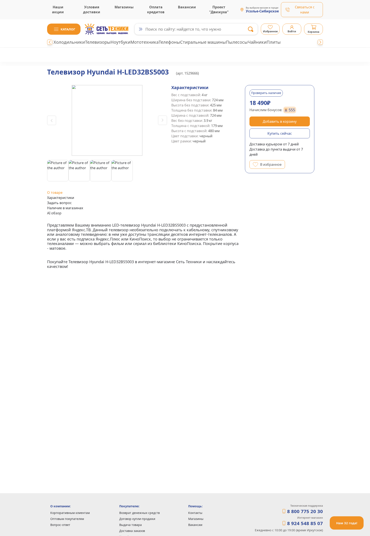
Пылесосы (237, 42)
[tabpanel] (144, 246)
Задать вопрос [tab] (59, 202)
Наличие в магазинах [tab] (65, 208)
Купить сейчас (279, 133)
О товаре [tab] (55, 192)
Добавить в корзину (280, 121)
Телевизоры (97, 42)
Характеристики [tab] (60, 197)
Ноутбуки (120, 42)
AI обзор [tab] (54, 213)
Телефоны (169, 42)
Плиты (274, 42)
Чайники (257, 42)
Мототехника (144, 42)
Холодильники (69, 42)
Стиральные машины (203, 42)
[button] (64, 29)
